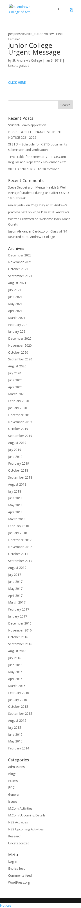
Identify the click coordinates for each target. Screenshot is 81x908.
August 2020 (17, 366)
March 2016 (16, 686)
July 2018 (14, 491)
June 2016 (15, 665)
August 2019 (17, 442)
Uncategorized (18, 65)
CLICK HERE (17, 82)
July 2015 (14, 727)
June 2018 (15, 498)
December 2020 (20, 338)
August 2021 (17, 283)
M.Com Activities (20, 808)
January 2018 (17, 533)
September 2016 (20, 644)
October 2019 (18, 428)
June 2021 (15, 297)
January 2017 (17, 616)
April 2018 (15, 512)
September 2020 (20, 359)
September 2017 (20, 561)
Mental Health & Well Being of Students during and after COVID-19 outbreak (39, 192)
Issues (12, 801)
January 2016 (17, 700)
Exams (13, 781)
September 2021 (20, 276)
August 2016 (17, 651)
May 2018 (15, 505)
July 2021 (14, 290)
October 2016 (18, 637)
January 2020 (17, 408)
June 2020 (15, 380)
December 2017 (20, 540)
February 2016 (18, 693)
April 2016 (15, 679)
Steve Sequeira (19, 187)
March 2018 (16, 519)
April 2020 (15, 387)
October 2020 (18, 352)
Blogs (12, 774)
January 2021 (17, 331)
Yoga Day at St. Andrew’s (49, 205)
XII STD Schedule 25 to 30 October (33, 169)
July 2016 (14, 658)
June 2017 (15, 581)
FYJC (11, 787)
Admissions (16, 767)
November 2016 (20, 630)
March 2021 (16, 318)
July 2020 (14, 373)
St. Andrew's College (27, 60)
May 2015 (15, 741)
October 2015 (18, 706)
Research (15, 836)
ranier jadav (16, 205)
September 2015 (20, 713)
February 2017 (18, 609)
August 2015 (17, 720)
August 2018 (17, 484)
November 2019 (20, 422)
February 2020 (18, 401)
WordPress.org (19, 882)
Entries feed (16, 868)
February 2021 (18, 325)
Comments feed (20, 875)
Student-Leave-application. (27, 125)
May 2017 (15, 588)
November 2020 (20, 345)
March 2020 (16, 394)
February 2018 (18, 526)
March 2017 (16, 602)
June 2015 (15, 734)
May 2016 (15, 672)
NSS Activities (18, 822)
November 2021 (20, 262)
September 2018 (20, 477)
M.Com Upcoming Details (26, 815)
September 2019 (20, 435)
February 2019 (18, 463)
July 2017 (14, 574)
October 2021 (18, 269)
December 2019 (20, 415)
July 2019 (14, 449)
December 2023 (20, 255)
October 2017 (18, 554)
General (13, 794)
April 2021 (15, 311)
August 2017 (17, 567)
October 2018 (18, 470)
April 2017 (15, 595)
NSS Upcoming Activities (26, 829)
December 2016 (20, 623)
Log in (12, 861)
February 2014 (18, 748)
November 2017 (20, 547)
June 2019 (15, 456)
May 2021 (15, 304)
